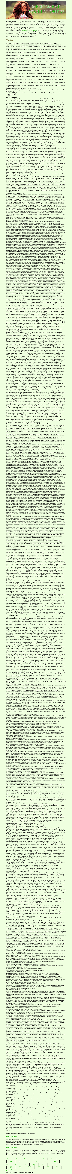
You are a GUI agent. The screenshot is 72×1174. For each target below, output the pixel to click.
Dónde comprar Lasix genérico (29, 30)
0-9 (10, 1170)
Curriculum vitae (11, 1136)
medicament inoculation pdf (38, 8)
